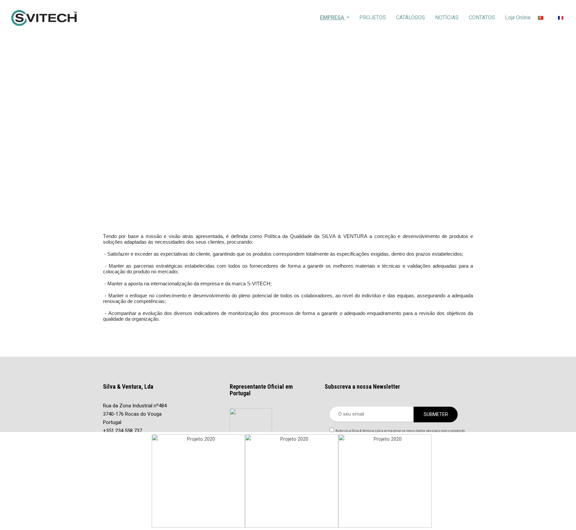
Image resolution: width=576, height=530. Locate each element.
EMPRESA (332, 17)
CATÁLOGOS (410, 17)
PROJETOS (372, 17)
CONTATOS (482, 17)
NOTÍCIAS (447, 17)
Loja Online (518, 17)
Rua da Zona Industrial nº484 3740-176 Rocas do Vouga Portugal (135, 414)
